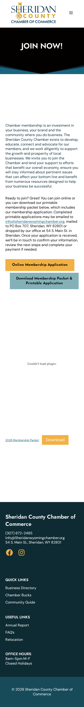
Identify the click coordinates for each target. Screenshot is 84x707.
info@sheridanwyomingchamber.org (35, 221)
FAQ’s (9, 632)
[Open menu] (71, 12)
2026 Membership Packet (22, 440)
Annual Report (17, 625)
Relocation (14, 639)
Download (55, 440)
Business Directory (20, 588)
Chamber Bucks (18, 595)
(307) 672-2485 (18, 533)
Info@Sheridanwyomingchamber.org (35, 537)
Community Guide (20, 602)
